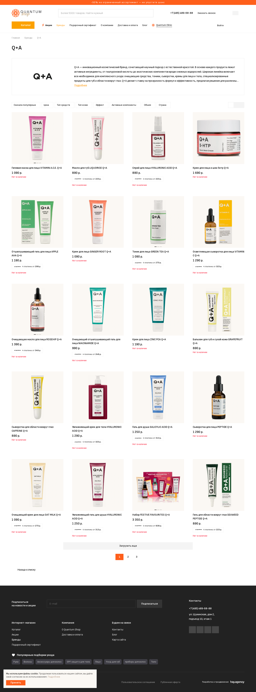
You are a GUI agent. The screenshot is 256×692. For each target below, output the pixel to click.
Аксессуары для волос (49, 661)
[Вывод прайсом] (241, 105)
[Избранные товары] (232, 25)
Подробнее (54, 676)
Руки (15, 661)
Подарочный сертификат (26, 644)
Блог (114, 634)
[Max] (207, 629)
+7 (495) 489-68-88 (181, 13)
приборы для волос (135, 661)
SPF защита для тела (78, 661)
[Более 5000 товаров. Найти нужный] (149, 13)
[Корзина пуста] (242, 25)
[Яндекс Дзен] (215, 629)
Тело (153, 661)
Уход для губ (113, 661)
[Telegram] (200, 629)
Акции (15, 634)
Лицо (98, 661)
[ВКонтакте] (192, 629)
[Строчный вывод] (236, 105)
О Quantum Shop (71, 629)
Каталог (16, 629)
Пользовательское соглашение (138, 682)
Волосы (28, 661)
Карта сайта (119, 639)
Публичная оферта (170, 682)
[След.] (145, 557)
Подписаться (149, 603)
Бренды (16, 639)
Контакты (117, 629)
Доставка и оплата (72, 634)
